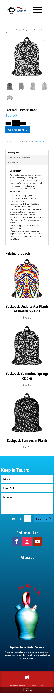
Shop (13, 30)
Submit (41, 518)
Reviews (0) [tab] (13, 162)
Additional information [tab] (19, 157)
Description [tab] (13, 152)
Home (7, 30)
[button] (44, 39)
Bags (19, 30)
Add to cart (16, 130)
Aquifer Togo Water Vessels (26, 647)
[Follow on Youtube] (37, 541)
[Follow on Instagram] (27, 541)
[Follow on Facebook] (16, 541)
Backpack (26, 30)
